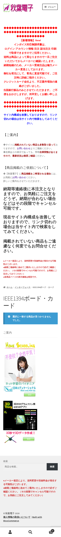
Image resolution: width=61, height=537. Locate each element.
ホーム (9, 287)
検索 (5, 461)
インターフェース (22, 287)
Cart (47, 530)
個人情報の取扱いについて (16, 517)
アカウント (10, 532)
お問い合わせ (23, 148)
